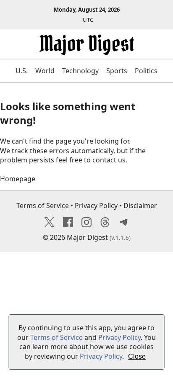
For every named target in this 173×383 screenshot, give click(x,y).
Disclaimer (140, 205)
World (45, 70)
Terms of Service (42, 205)
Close (137, 356)
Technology (80, 70)
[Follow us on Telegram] (123, 224)
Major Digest (87, 237)
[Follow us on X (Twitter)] (49, 224)
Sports (116, 70)
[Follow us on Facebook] (68, 224)
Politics (146, 70)
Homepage (17, 178)
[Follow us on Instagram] (86, 224)
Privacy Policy (96, 205)
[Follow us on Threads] (105, 224)
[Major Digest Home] (86, 50)
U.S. (22, 70)
